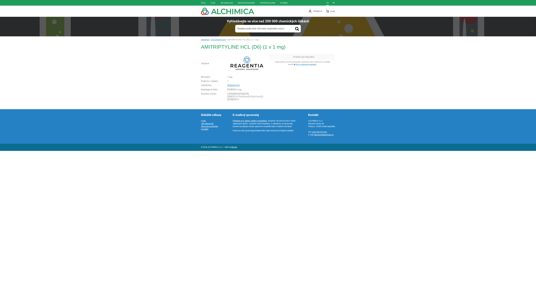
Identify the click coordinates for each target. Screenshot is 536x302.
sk (334, 3)
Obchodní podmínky (209, 126)
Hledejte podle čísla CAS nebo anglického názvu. (261, 28)
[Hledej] (297, 28)
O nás (203, 121)
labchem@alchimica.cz (324, 135)
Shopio (234, 147)
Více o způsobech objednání (306, 64)
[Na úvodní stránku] (227, 11)
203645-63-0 (233, 85)
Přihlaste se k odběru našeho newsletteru (250, 121)
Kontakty (204, 129)
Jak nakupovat (207, 123)
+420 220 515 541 (319, 132)
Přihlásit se (317, 11)
